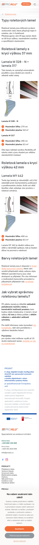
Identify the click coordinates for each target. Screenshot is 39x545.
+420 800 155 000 (9, 443)
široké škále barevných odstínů (19, 267)
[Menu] (35, 4)
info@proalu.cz (8, 452)
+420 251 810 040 (9, 449)
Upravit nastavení (19, 541)
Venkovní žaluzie (8, 471)
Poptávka (26, 4)
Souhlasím (19, 529)
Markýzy (5, 477)
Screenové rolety (8, 473)
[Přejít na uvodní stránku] (10, 4)
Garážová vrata (7, 481)
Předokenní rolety (8, 469)
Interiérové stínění (8, 483)
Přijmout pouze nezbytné (19, 535)
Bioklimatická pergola (9, 475)
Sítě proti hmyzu (7, 479)
